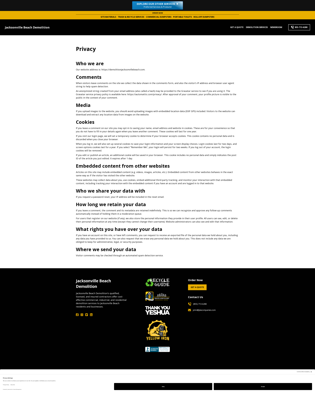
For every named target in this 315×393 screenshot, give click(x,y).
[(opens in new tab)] (157, 282)
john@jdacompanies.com (204, 310)
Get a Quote (236, 27)
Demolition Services (257, 27)
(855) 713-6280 (200, 304)
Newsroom (276, 27)
